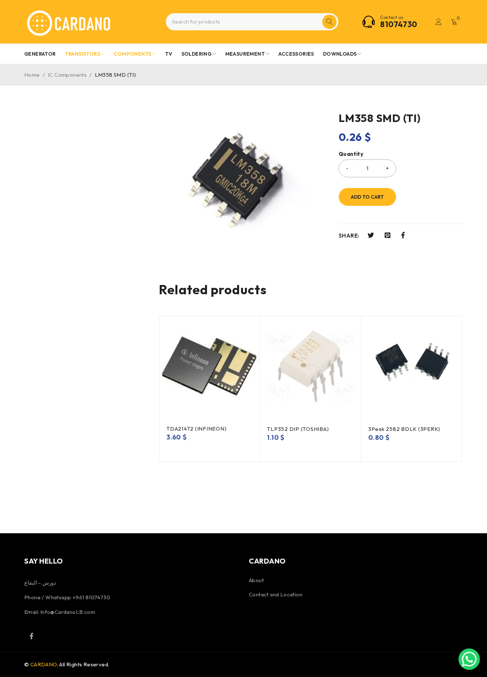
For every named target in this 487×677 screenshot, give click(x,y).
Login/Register (438, 22)
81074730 (398, 24)
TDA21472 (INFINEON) (196, 428)
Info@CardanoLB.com (67, 612)
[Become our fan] (31, 636)
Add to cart (367, 197)
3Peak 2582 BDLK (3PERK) (404, 429)
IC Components (67, 74)
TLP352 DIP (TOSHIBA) (298, 429)
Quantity (351, 154)
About (256, 580)
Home (32, 74)
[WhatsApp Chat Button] (469, 659)
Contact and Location (275, 594)
